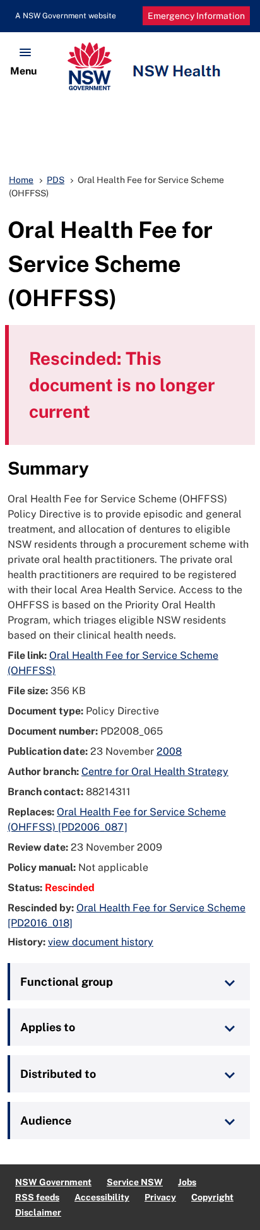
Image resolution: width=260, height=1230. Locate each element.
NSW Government (53, 1182)
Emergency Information (196, 16)
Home (21, 180)
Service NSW (135, 1182)
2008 (169, 751)
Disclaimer (38, 1212)
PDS (55, 180)
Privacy (160, 1197)
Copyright (212, 1197)
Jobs (187, 1182)
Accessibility (101, 1197)
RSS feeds (37, 1197)
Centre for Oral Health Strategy (154, 772)
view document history (100, 942)
